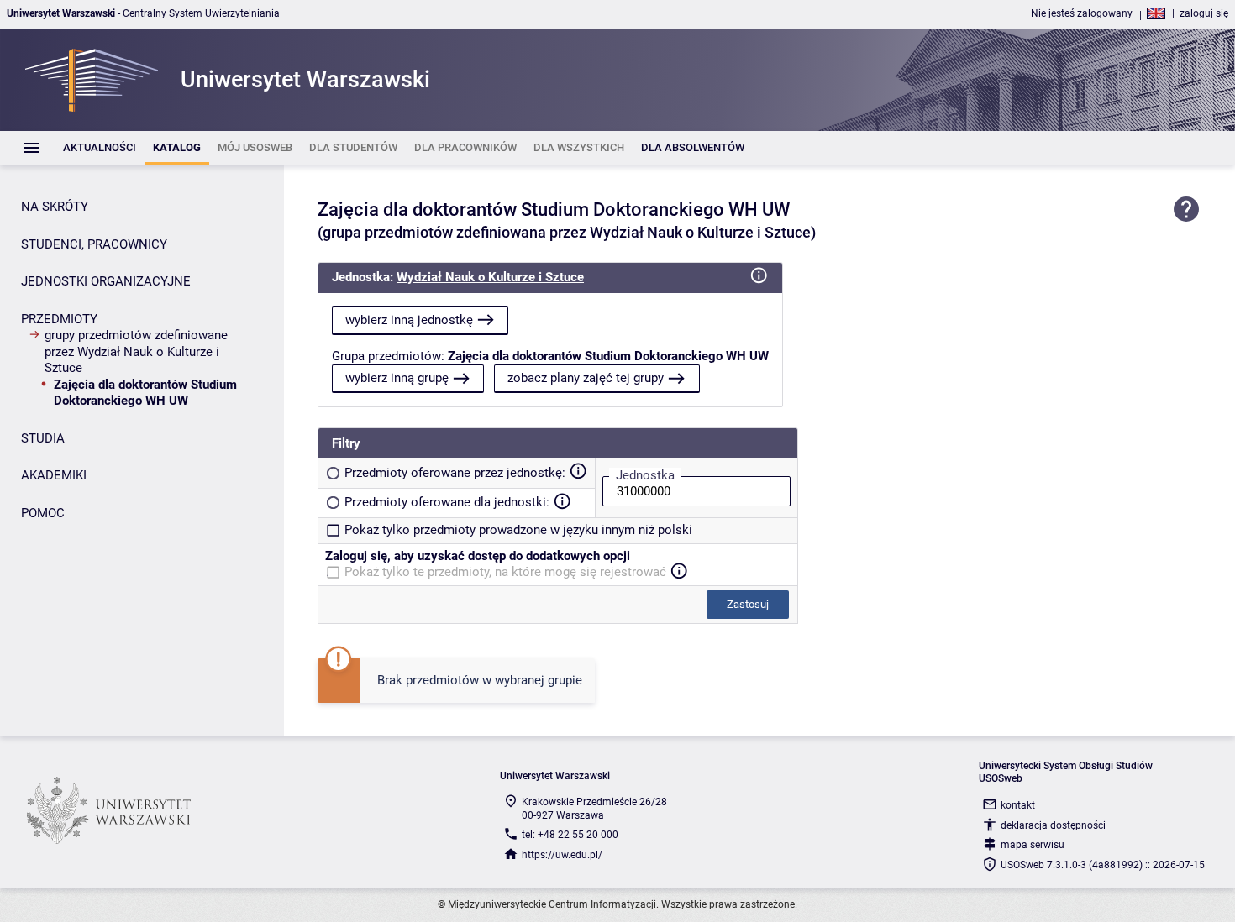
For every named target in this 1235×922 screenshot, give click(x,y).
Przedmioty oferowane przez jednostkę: (455, 472)
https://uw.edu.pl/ (562, 855)
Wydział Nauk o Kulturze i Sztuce (490, 277)
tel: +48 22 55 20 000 (570, 835)
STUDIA (43, 438)
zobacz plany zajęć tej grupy (585, 377)
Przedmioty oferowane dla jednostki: (447, 502)
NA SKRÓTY (54, 206)
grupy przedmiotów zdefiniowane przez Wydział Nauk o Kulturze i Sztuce (136, 351)
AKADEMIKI (54, 475)
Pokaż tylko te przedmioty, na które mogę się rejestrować (505, 571)
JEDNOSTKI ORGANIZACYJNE (106, 281)
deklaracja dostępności (1053, 825)
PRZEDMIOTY (59, 319)
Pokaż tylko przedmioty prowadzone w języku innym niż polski (518, 529)
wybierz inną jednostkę (409, 319)
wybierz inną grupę (397, 377)
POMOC (43, 513)
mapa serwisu (1032, 845)
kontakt (1018, 805)
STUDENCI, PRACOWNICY (94, 244)
